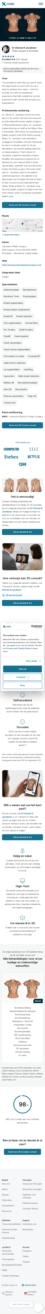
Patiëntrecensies (30, 1203)
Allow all (22, 669)
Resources (7, 1211)
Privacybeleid (8, 1259)
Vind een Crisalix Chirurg (9, 1231)
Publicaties (7, 1200)
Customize (21, 677)
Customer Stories (30, 1209)
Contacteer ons (29, 1224)
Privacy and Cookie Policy (18, 648)
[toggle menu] (41, 3)
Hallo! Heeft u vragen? (21, 1304)
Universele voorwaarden (8, 1252)
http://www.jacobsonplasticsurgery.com (21, 265)
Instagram (26, 1251)
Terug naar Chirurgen (32, 1184)
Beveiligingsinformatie (12, 1265)
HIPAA (4, 1270)
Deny (22, 685)
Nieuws (5, 1195)
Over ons (6, 1184)
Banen (5, 1189)
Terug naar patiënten (11, 1224)
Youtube (26, 1262)
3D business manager (32, 1189)
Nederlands (30, 1285)
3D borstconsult (14, 595)
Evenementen (8, 1206)
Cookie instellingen (10, 1276)
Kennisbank (27, 1229)
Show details (31, 661)
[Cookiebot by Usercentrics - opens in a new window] (31, 626)
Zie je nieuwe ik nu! (22, 532)
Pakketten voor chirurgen (29, 1196)
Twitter (25, 1256)
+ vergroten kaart (10, 234)
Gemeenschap (8, 1238)
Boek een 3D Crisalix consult (22, 205)
